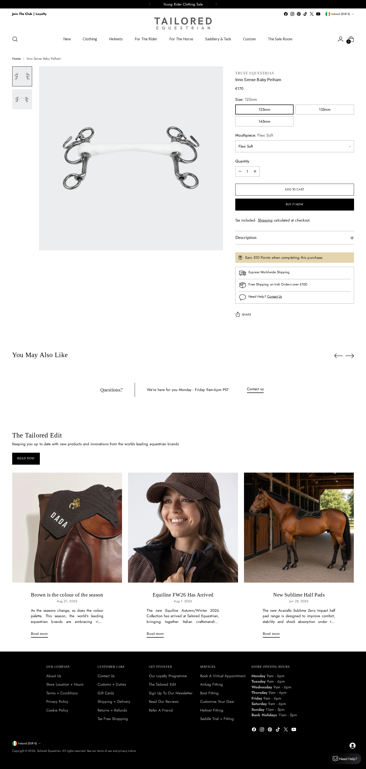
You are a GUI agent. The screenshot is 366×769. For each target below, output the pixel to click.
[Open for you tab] (353, 746)
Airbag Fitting (211, 684)
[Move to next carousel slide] (350, 355)
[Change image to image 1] (22, 76)
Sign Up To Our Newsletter (171, 693)
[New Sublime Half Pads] (299, 528)
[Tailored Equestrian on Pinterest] (299, 14)
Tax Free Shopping (113, 718)
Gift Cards (106, 693)
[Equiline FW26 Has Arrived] (183, 528)
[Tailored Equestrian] (183, 23)
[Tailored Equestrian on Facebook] (286, 14)
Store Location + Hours (65, 684)
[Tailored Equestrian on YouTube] (318, 14)
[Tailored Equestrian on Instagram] (292, 14)
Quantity (242, 161)
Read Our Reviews (164, 701)
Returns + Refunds (112, 710)
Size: (246, 99)
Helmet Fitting (211, 710)
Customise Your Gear (217, 701)
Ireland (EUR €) (340, 14)
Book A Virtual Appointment (223, 676)
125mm (264, 109)
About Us (53, 676)
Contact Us (274, 296)
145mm (264, 121)
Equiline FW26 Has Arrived (183, 595)
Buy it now (295, 204)
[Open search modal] (15, 39)
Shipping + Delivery (114, 701)
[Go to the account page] (341, 39)
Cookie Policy (57, 710)
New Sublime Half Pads (298, 595)
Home (16, 58)
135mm (325, 109)
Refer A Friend (161, 710)
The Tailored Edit (162, 684)
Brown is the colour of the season (67, 595)
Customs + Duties (112, 684)
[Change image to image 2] (22, 99)
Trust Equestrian (254, 72)
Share (246, 315)
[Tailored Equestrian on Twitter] (311, 14)
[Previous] (149, 4)
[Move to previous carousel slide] (338, 356)
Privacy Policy (57, 701)
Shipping (265, 220)
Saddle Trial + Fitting (217, 718)
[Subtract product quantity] (240, 171)
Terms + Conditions (62, 693)
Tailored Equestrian (49, 751)
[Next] (216, 4)
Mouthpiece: (254, 135)
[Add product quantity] (254, 171)
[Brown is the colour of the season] (67, 528)
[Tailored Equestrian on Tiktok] (305, 14)
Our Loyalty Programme (168, 676)
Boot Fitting (209, 693)
